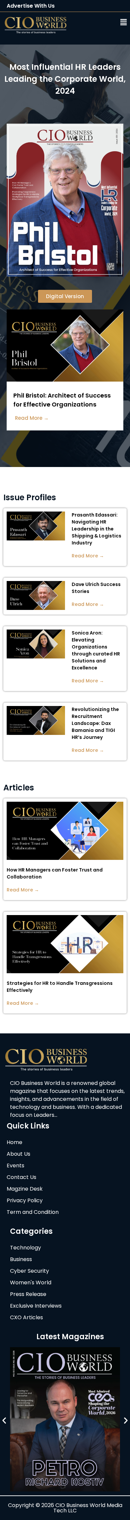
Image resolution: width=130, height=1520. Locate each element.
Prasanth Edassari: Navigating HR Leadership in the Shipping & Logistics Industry (96, 529)
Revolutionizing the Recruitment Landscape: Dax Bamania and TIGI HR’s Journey (95, 723)
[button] (104, 22)
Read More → (88, 555)
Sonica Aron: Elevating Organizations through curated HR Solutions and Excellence (96, 650)
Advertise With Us (31, 6)
